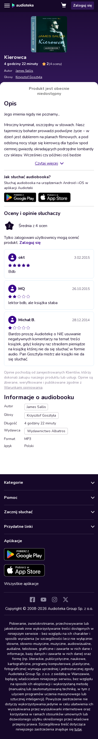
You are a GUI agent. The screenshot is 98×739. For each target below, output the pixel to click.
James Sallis (24, 71)
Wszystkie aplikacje (21, 583)
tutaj (78, 729)
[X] (66, 600)
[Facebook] (32, 600)
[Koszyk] (64, 6)
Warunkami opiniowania (23, 387)
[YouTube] (43, 600)
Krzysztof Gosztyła (29, 77)
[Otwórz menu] (7, 6)
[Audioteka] (23, 5)
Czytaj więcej (46, 163)
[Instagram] (55, 600)
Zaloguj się (82, 5)
